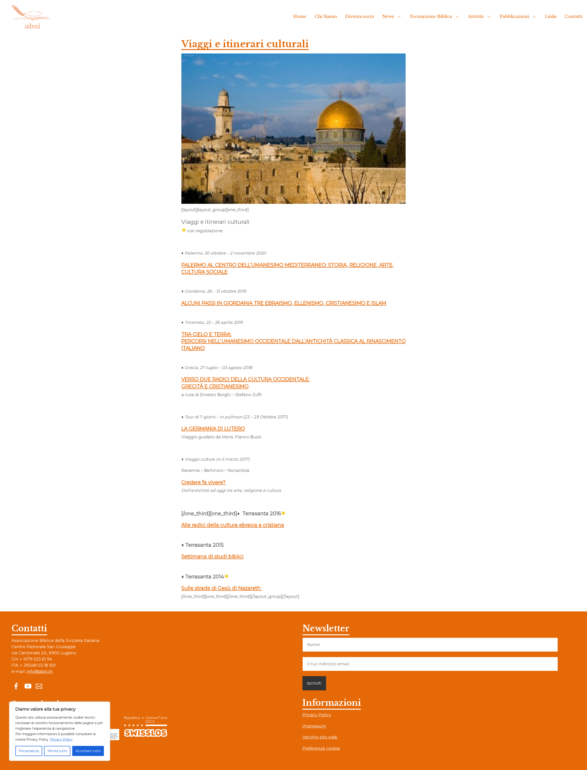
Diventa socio (359, 16)
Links (551, 16)
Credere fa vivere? (203, 482)
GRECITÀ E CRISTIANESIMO (215, 386)
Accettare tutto (88, 751)
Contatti (573, 16)
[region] (59, 731)
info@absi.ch (40, 671)
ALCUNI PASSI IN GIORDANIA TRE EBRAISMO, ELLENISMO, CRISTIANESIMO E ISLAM (283, 303)
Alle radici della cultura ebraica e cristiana (232, 525)
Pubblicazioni (514, 16)
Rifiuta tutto (57, 751)
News (388, 16)
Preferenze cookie (321, 748)
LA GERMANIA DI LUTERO (213, 428)
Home (300, 16)
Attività (476, 16)
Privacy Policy (61, 739)
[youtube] (27, 686)
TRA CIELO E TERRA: (206, 334)
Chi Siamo (326, 16)
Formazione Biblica (431, 16)
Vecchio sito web (319, 737)
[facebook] (16, 686)
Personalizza (29, 751)
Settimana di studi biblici (212, 556)
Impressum (314, 726)
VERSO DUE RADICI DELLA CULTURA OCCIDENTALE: (245, 379)
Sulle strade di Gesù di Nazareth (221, 588)
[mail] (39, 686)
